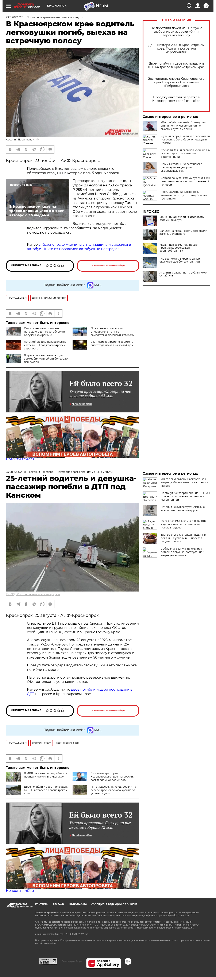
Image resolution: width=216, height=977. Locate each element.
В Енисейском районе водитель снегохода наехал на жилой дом (112, 343)
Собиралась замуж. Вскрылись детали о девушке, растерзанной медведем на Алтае (182, 552)
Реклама (59, 904)
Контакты (41, 904)
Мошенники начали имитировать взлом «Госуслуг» (181, 218)
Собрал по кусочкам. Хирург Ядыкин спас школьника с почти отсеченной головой (185, 181)
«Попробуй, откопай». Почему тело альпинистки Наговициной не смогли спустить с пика (184, 126)
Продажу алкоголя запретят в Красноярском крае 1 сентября (176, 99)
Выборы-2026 (77, 904)
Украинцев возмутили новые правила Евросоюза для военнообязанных (178, 247)
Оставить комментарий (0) (108, 265)
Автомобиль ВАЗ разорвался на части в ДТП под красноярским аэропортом (45, 345)
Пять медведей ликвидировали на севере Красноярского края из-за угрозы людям (113, 790)
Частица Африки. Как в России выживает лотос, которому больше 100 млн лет (184, 195)
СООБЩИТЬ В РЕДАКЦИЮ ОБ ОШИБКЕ (114, 904)
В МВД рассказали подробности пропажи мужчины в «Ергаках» (46, 775)
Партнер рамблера (72, 961)
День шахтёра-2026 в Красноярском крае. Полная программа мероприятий (176, 48)
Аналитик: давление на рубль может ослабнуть (183, 274)
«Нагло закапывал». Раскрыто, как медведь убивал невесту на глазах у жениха (184, 482)
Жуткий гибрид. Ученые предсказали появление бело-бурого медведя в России (185, 139)
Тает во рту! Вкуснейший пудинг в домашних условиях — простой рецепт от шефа (183, 538)
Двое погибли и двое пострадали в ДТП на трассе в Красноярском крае (176, 65)
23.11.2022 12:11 (14, 17)
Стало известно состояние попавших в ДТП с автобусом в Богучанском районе (44, 332)
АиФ (36, 139)
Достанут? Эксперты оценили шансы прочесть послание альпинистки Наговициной (185, 496)
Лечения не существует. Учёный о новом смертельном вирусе (183, 508)
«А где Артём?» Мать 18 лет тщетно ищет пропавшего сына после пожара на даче (184, 524)
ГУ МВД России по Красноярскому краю (33, 594)
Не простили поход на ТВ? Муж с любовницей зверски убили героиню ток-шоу (176, 31)
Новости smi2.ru (20, 459)
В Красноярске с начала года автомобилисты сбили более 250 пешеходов (46, 359)
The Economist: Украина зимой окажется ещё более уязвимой (179, 260)
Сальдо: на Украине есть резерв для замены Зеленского (183, 232)
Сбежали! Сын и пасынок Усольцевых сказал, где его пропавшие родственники (185, 153)
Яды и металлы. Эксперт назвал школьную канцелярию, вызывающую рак (181, 167)
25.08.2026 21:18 (16, 471)
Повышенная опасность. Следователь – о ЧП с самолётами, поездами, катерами (113, 332)
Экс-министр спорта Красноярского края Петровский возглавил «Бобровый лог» (176, 82)
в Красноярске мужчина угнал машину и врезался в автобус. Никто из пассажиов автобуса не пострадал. (79, 247)
